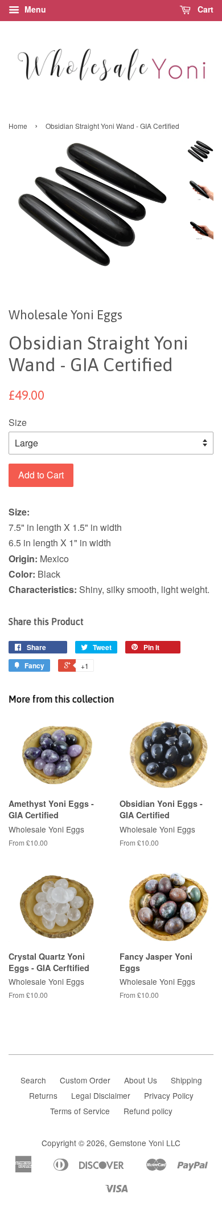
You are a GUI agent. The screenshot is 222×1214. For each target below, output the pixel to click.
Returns (43, 1095)
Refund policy (148, 1110)
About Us (140, 1080)
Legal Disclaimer (100, 1095)
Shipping (186, 1080)
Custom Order (85, 1080)
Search (33, 1080)
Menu (34, 9)
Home (18, 126)
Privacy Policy (169, 1095)
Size (18, 422)
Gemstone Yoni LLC (144, 1142)
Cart (204, 9)
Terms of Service (80, 1110)
